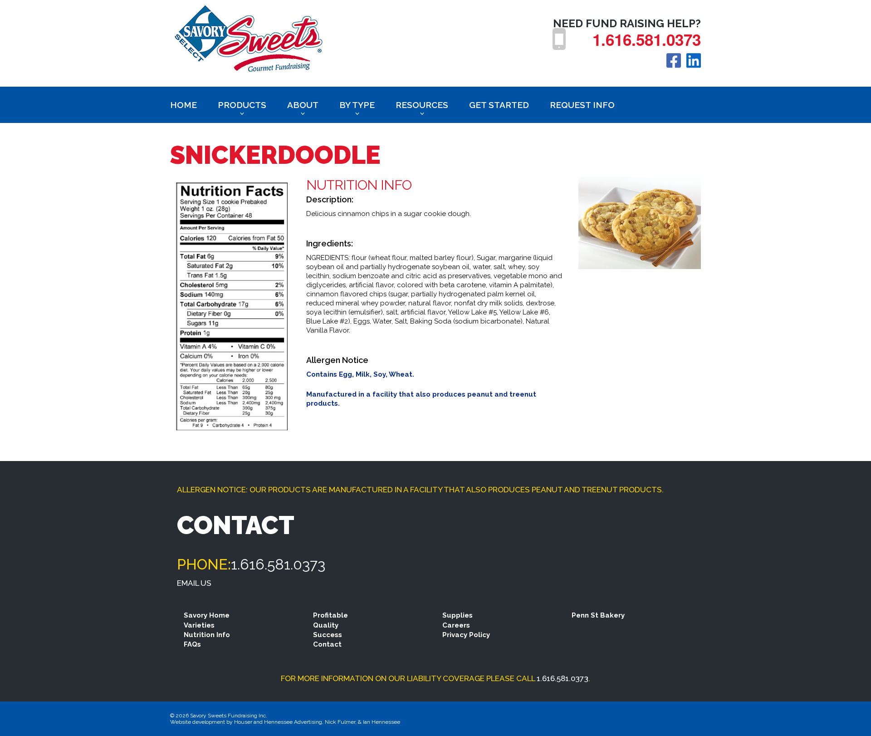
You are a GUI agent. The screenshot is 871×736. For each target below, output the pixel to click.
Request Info (582, 105)
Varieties (199, 625)
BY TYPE (357, 105)
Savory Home (207, 615)
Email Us (194, 583)
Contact (327, 644)
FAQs (192, 644)
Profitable (330, 615)
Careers (456, 625)
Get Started (499, 105)
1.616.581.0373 (646, 39)
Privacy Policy (466, 635)
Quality (325, 625)
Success (327, 635)
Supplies (457, 615)
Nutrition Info (207, 635)
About (302, 105)
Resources (422, 105)
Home (183, 105)
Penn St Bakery (598, 615)
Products (242, 105)
